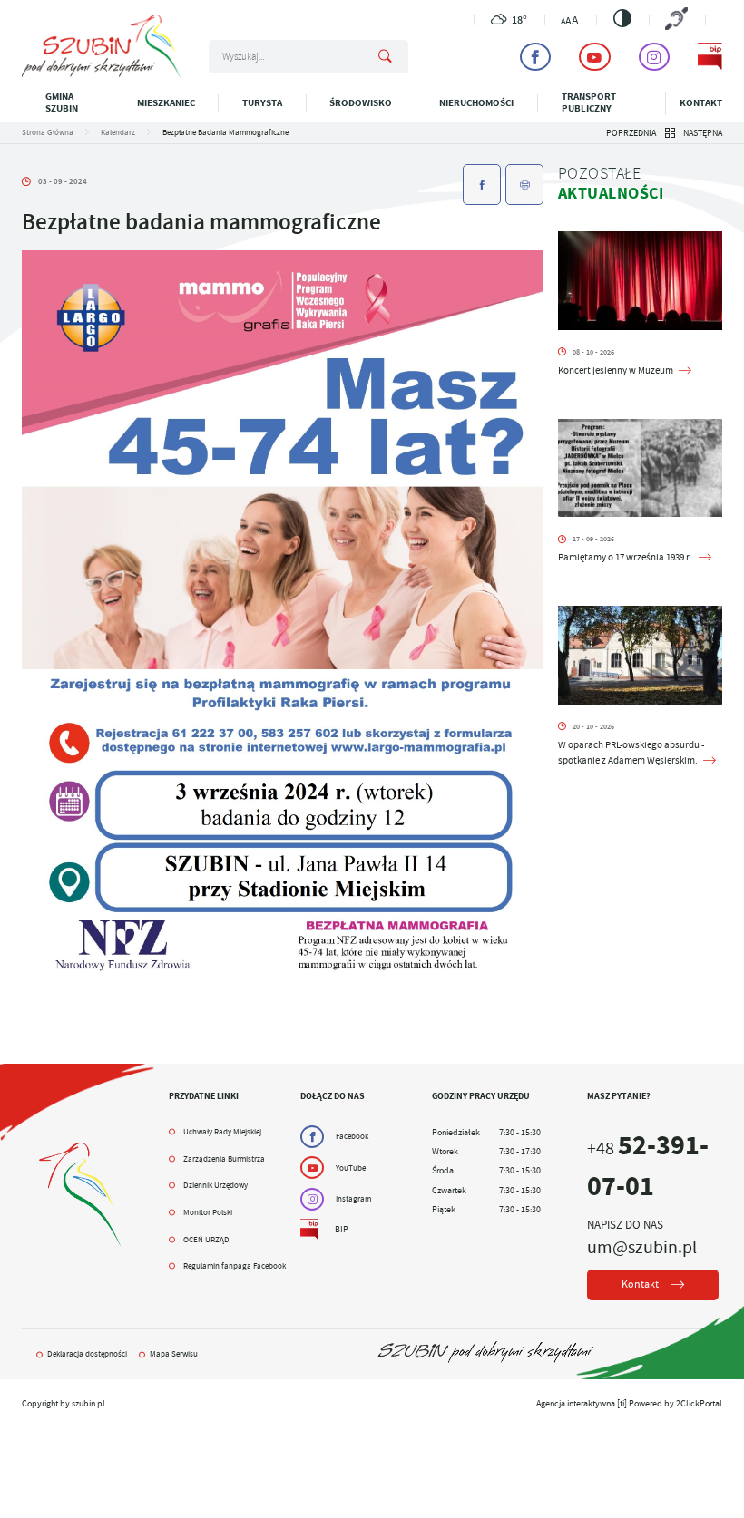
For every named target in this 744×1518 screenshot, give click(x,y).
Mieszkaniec (166, 103)
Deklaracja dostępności (87, 1353)
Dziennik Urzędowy (215, 1185)
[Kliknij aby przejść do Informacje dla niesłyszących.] (677, 20)
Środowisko (360, 103)
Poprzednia (631, 133)
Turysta (262, 103)
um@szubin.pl (642, 1247)
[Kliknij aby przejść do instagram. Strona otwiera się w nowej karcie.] (654, 57)
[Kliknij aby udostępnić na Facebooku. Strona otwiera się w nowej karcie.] (482, 184)
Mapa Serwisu (174, 1353)
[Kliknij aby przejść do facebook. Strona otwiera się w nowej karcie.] (535, 57)
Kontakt (701, 103)
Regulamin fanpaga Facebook (234, 1265)
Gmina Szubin (61, 102)
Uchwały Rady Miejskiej (222, 1131)
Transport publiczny (589, 102)
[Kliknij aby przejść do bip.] (709, 57)
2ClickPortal (699, 1403)
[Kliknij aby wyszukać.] (384, 57)
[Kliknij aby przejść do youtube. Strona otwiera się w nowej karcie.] (594, 57)
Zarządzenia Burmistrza (224, 1158)
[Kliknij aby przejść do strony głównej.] (101, 75)
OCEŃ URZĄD (206, 1239)
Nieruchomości (476, 103)
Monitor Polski (207, 1212)
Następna (702, 133)
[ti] (622, 1403)
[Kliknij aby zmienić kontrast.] (622, 18)
